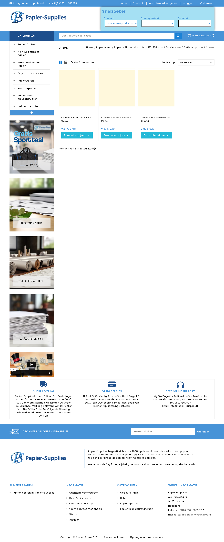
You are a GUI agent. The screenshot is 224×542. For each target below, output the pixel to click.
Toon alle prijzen (77, 135)
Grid (61, 63)
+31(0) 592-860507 (190, 510)
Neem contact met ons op (85, 509)
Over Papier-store (80, 498)
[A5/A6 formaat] (32, 320)
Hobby (124, 498)
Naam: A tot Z (196, 63)
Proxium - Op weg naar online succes (140, 537)
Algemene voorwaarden (84, 492)
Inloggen (74, 519)
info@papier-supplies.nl (196, 514)
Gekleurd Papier (28, 106)
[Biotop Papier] (32, 204)
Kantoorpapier (27, 88)
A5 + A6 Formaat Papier (28, 53)
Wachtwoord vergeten (163, 3)
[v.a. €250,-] (32, 146)
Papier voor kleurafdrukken (27, 97)
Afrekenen (205, 3)
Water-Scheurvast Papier (29, 64)
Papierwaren (26, 80)
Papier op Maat (28, 44)
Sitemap (74, 514)
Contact (138, 3)
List (66, 63)
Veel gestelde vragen (82, 503)
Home (124, 3)
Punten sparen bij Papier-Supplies (33, 492)
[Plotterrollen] (32, 262)
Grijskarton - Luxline (30, 73)
